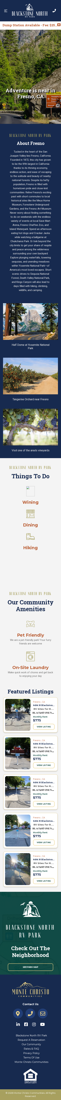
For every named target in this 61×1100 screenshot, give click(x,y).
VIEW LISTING (44, 727)
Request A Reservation (31, 1039)
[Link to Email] (42, 1014)
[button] (5, 11)
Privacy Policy (31, 1053)
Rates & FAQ (31, 1048)
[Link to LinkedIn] (19, 1023)
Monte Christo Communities (31, 1062)
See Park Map (30, 967)
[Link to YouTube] (42, 1023)
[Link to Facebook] (27, 1023)
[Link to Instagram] (35, 1023)
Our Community (31, 1044)
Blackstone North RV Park (31, 1035)
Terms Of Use (31, 1057)
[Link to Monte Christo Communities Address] (18, 1014)
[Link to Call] (54, 11)
